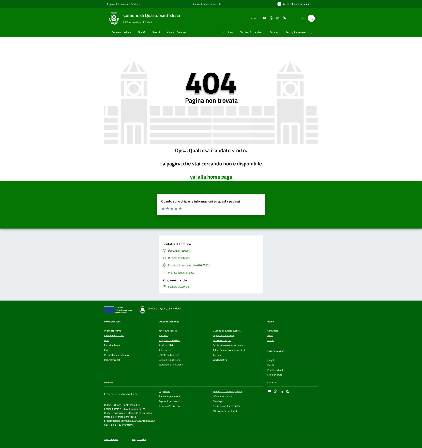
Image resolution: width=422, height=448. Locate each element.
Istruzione (227, 32)
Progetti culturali (275, 370)
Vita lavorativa (220, 360)
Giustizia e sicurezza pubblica (227, 330)
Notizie (270, 340)
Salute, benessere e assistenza (228, 345)
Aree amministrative (114, 335)
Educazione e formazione (171, 364)
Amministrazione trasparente (207, 4)
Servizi (156, 32)
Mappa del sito (139, 439)
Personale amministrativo (116, 355)
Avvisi (270, 335)
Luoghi (270, 360)
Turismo (274, 32)
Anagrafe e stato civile (169, 340)
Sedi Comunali (111, 439)
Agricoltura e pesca (168, 330)
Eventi (270, 365)
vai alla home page (211, 176)
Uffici (106, 340)
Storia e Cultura (274, 374)
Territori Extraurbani (251, 32)
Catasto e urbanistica (169, 355)
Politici (107, 350)
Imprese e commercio (223, 335)
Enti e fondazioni (112, 345)
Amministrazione (121, 32)
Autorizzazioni (165, 350)
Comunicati (272, 330)
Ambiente (163, 335)
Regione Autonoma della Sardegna (123, 4)
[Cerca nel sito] (311, 18)
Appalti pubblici (166, 345)
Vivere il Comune (176, 32)
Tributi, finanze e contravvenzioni (229, 350)
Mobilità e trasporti (222, 340)
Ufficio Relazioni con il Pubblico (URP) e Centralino (128, 413)
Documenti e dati (112, 360)
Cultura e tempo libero (169, 360)
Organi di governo (112, 330)
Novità (141, 32)
